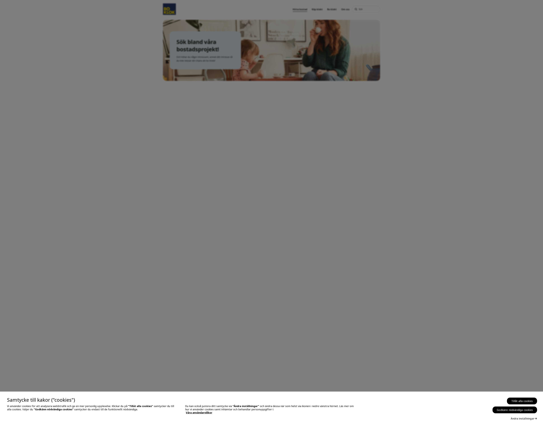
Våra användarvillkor (199, 412)
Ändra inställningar (522, 418)
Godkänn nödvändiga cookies (515, 410)
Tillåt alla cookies (522, 401)
